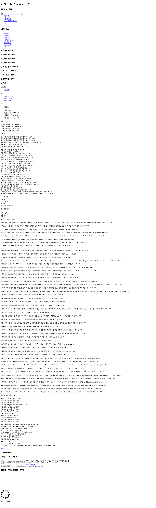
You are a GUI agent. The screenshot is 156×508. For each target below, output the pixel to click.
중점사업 (7, 33)
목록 (2, 448)
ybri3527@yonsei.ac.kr (57, 462)
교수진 (6, 46)
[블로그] (5, 23)
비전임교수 (8, 100)
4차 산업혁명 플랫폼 (10, 21)
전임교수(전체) (9, 96)
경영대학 (7, 17)
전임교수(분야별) (9, 98)
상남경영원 (8, 19)
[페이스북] (5, 25)
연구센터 (7, 39)
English (6, 15)
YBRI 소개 (7, 45)
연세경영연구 (8, 41)
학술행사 (7, 37)
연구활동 (7, 35)
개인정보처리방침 (30, 464)
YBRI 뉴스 (7, 43)
